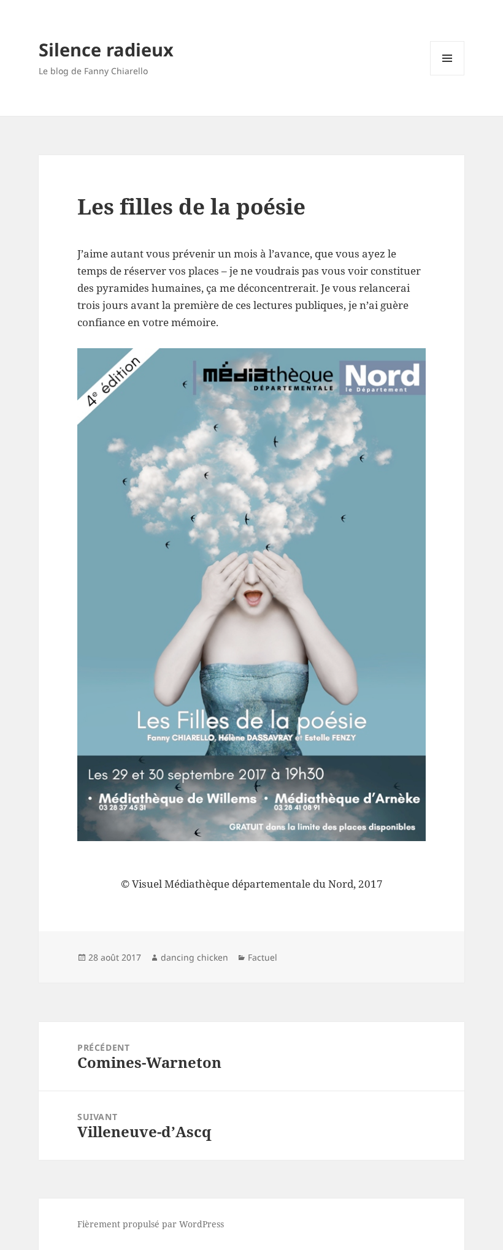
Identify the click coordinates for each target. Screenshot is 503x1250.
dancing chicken (194, 957)
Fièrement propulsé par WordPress (150, 1224)
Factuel (262, 957)
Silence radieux (106, 49)
